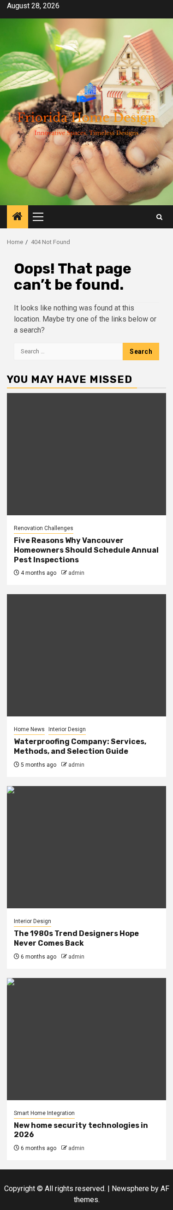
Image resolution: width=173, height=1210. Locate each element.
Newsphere (130, 1188)
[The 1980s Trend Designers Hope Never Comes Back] (86, 847)
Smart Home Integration (44, 1113)
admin (76, 573)
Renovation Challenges (43, 528)
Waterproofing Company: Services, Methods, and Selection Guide (80, 746)
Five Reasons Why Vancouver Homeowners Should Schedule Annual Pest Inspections (86, 550)
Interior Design (67, 729)
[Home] (17, 217)
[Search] (159, 217)
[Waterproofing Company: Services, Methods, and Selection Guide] (86, 655)
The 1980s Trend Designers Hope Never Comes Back (76, 938)
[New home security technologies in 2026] (86, 1039)
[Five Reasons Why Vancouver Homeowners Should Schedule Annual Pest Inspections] (86, 454)
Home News (29, 729)
